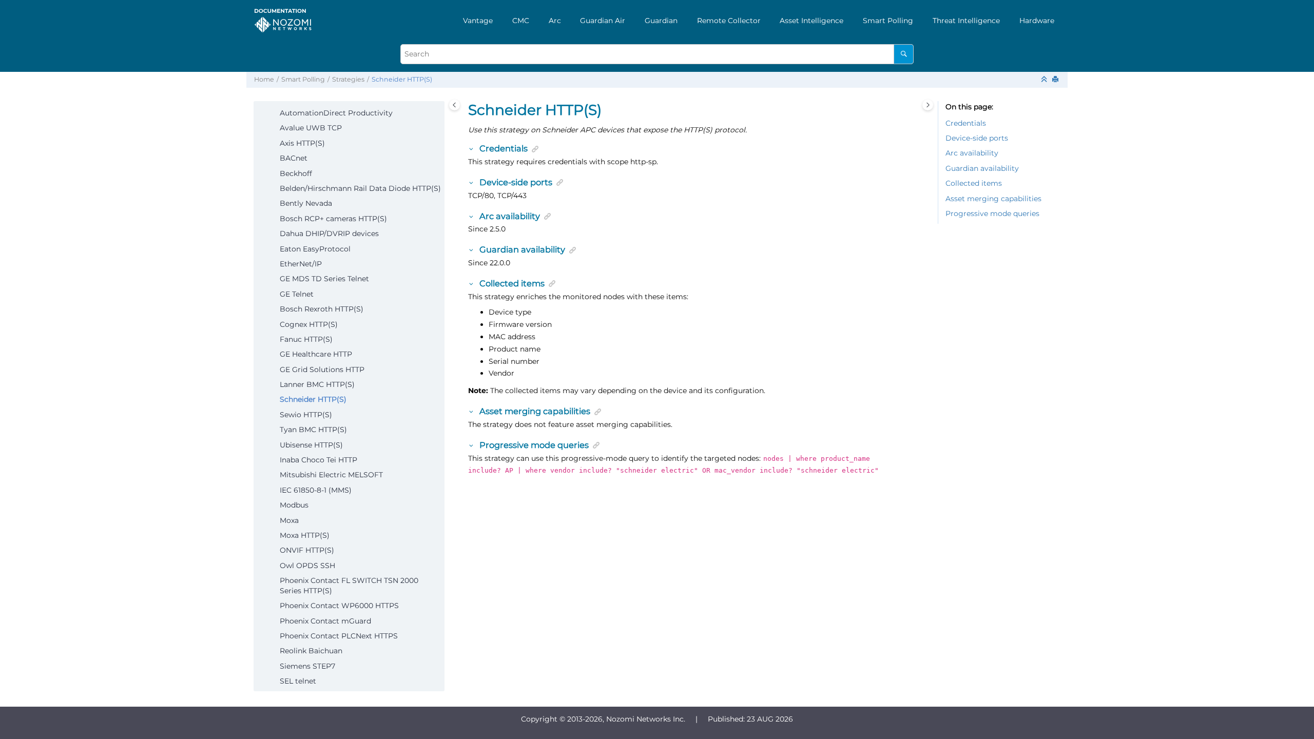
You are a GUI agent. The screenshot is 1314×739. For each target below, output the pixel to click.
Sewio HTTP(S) (306, 414)
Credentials (965, 123)
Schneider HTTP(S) (402, 79)
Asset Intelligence (811, 20)
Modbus (294, 505)
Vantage (478, 20)
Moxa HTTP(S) (305, 535)
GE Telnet (297, 294)
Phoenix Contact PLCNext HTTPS (339, 635)
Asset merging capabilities (993, 198)
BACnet (293, 158)
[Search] (904, 54)
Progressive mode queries (992, 213)
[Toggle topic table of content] (927, 105)
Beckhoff (296, 173)
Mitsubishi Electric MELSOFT (331, 474)
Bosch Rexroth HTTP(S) (321, 309)
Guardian (661, 20)
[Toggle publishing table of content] (454, 105)
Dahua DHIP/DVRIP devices (329, 233)
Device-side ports (976, 138)
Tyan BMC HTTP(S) (313, 429)
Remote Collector (729, 20)
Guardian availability (982, 168)
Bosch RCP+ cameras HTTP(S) (333, 218)
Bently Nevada (306, 203)
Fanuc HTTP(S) (306, 339)
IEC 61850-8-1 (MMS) (316, 490)
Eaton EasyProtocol (315, 249)
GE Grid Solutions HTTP (322, 369)
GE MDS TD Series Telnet (324, 278)
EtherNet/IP (301, 263)
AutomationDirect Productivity (336, 113)
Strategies (348, 79)
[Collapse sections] (1045, 80)
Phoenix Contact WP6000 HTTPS (339, 605)
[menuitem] (478, 20)
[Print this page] (1056, 80)
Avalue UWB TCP (311, 127)
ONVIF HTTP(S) (307, 550)
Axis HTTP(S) (302, 143)
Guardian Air (602, 20)
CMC (520, 20)
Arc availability (971, 153)
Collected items (973, 183)
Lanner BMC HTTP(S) (317, 384)
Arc (555, 20)
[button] (276, 113)
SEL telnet (298, 681)
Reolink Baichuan (311, 650)
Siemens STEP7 (307, 666)
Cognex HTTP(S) (309, 324)
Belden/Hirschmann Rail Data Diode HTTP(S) (360, 188)
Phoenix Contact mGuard (325, 621)
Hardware (1036, 20)
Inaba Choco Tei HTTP (318, 459)
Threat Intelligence (966, 20)
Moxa (289, 520)
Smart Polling (888, 20)
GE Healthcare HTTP (316, 354)
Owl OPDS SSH (307, 565)
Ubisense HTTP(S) (311, 445)
